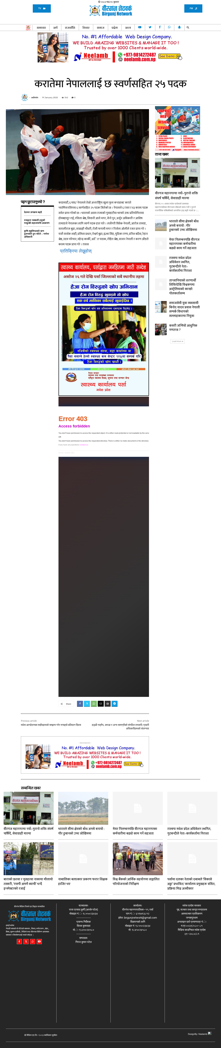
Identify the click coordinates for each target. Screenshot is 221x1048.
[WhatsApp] (94, 704)
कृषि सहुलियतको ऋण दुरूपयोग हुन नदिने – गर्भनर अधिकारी (36, 234)
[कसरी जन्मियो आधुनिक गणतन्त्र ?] (161, 329)
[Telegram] (115, 704)
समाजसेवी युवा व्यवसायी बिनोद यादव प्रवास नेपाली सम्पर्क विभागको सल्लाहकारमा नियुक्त (184, 309)
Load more (176, 341)
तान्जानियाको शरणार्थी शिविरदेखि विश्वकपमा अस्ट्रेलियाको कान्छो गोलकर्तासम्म (182, 287)
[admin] (25, 97)
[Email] (101, 704)
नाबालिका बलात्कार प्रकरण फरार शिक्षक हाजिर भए (82, 882)
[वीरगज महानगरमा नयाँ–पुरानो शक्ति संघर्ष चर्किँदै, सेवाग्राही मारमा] (177, 173)
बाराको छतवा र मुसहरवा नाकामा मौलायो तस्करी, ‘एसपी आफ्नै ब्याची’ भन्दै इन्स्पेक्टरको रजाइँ (28, 884)
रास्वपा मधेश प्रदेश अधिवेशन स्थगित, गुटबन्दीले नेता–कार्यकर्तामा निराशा (180, 264)
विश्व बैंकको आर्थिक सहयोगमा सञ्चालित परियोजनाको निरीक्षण (136, 882)
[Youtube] (39, 941)
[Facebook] (80, 704)
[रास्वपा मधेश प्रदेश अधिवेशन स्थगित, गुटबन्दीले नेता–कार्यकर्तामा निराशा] (161, 262)
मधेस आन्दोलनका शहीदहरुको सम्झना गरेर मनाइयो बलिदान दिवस (51, 725)
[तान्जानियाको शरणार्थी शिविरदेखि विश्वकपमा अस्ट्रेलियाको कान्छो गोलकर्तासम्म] (161, 284)
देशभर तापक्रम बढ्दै (33, 212)
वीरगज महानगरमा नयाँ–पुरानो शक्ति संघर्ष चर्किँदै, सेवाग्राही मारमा (176, 196)
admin (34, 97)
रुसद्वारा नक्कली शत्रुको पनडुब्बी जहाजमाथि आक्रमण (36, 221)
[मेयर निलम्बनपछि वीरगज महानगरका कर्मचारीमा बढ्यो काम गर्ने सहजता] (161, 243)
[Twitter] (87, 704)
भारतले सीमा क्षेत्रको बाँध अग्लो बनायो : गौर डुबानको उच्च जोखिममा (184, 226)
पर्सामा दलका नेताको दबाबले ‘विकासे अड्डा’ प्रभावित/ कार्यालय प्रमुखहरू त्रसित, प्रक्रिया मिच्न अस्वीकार (191, 884)
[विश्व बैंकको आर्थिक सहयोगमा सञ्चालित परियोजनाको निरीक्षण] (138, 858)
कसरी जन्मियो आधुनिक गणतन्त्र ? (183, 328)
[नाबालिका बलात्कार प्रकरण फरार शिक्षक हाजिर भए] (83, 858)
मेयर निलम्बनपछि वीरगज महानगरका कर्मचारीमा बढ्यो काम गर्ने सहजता (184, 244)
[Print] (108, 704)
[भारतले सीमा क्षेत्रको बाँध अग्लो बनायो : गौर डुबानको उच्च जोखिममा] (161, 225)
